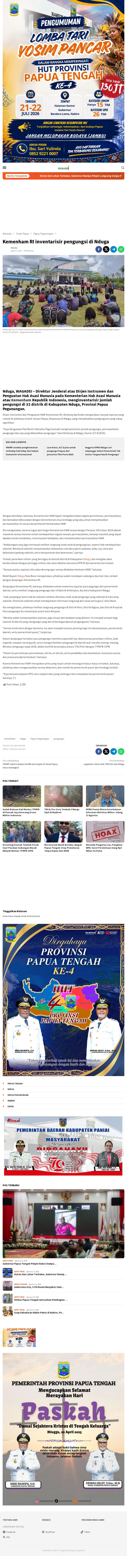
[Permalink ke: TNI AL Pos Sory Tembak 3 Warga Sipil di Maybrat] (63, 796)
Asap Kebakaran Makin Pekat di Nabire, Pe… (39, 1312)
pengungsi (59, 738)
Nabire (11, 1100)
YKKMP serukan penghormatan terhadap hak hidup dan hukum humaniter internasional (22, 451)
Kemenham (21, 400)
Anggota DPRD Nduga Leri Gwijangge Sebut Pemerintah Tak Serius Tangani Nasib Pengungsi (102, 451)
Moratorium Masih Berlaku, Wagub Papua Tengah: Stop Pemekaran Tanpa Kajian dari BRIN (63, 847)
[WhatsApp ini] (121, 249)
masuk (17, 916)
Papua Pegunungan (39, 738)
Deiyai (11, 1106)
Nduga (86, 559)
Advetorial (8, 1261)
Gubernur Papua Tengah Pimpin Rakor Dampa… (29, 1263)
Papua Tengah (15, 1083)
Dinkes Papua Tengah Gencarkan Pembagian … (40, 1299)
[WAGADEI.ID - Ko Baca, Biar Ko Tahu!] (63, 167)
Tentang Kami (10, 1520)
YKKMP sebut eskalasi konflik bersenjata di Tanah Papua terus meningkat (30, 764)
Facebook (10, 1532)
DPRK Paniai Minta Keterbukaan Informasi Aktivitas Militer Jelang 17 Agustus (104, 812)
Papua (11, 1089)
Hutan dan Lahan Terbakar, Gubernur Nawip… (40, 1274)
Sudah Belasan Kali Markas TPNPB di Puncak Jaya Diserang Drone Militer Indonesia (21, 812)
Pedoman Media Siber (93, 1520)
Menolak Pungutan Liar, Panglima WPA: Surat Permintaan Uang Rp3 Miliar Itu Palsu (104, 847)
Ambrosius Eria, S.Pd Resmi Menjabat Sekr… (39, 1287)
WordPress (50, 1532)
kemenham (9, 738)
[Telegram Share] (113, 249)
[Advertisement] (63, 206)
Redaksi (46, 1520)
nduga (23, 738)
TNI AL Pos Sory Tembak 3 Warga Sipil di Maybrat (61, 811)
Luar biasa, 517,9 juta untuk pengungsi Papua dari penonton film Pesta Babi (61, 451)
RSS (8, 1537)
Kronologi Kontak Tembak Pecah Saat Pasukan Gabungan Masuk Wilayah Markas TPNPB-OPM (21, 847)
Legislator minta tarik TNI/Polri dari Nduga (104, 762)
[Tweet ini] (106, 249)
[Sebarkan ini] (98, 249)
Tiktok (87, 1532)
